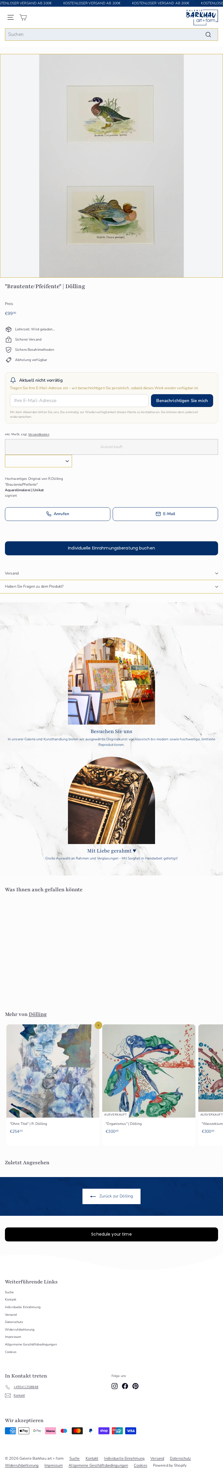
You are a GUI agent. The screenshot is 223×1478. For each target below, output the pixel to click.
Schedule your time (111, 1234)
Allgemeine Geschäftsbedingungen (31, 1344)
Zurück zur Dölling (115, 1196)
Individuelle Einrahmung (23, 1307)
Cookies (10, 1352)
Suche (9, 1292)
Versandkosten (38, 434)
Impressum (13, 1337)
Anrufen (61, 514)
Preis (9, 303)
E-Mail (169, 514)
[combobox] (111, 34)
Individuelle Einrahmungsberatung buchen (111, 548)
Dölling (38, 1014)
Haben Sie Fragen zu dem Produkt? (34, 586)
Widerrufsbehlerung (20, 1329)
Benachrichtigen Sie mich (182, 401)
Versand (12, 573)
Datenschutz (14, 1322)
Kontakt (10, 1299)
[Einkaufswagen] (23, 17)
